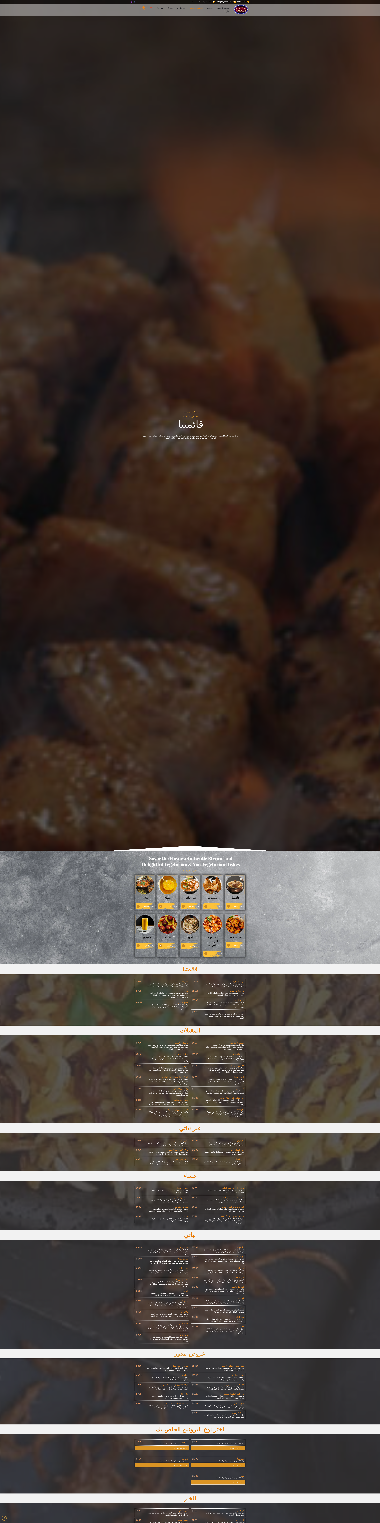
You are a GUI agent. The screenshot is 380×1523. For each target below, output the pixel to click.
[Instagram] (132, 2)
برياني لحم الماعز (237, 991)
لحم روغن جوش (181, 1159)
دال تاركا (240, 1256)
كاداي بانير (183, 1323)
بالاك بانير (184, 1311)
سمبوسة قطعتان (237, 1042)
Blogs (170, 8)
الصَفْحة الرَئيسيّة (223, 8)
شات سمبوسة (238, 1088)
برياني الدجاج (238, 981)
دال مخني (240, 1247)
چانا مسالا (240, 1307)
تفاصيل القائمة (239, 906)
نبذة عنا (210, 8)
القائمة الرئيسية (196, 8)
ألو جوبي (184, 1291)
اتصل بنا (160, 8)
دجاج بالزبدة (239, 1140)
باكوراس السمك (181, 1042)
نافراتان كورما (182, 1279)
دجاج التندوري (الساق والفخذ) (175, 1384)
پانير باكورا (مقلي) (180, 1088)
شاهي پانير (183, 1268)
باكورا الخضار (238, 1077)
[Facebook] (134, 2)
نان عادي (240, 1510)
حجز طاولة (181, 8)
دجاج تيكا (184, 1375)
